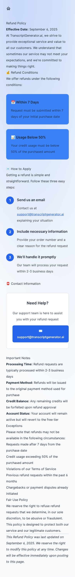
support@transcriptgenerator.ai (40, 214)
